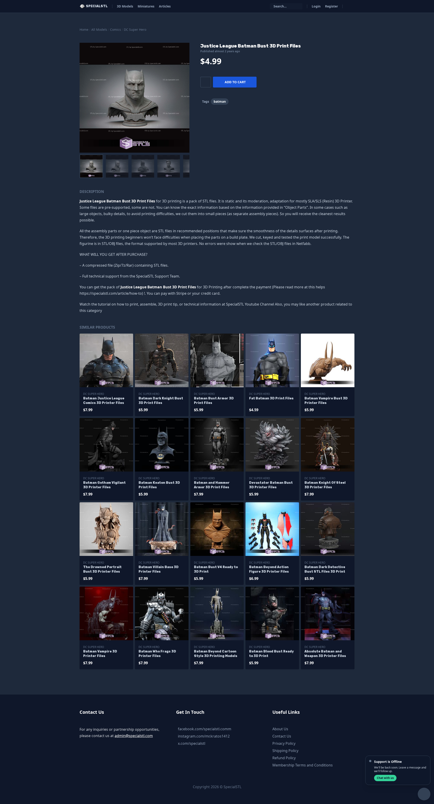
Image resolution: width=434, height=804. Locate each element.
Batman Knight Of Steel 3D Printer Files (325, 485)
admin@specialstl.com (134, 735)
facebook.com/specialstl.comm (204, 728)
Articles (165, 6)
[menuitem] (91, 166)
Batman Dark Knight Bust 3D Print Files (161, 400)
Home (84, 29)
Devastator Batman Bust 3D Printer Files (271, 485)
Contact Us (281, 736)
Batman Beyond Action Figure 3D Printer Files (269, 569)
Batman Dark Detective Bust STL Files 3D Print (324, 569)
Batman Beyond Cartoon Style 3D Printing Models (215, 654)
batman (220, 101)
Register (331, 6)
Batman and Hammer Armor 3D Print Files (212, 485)
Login (316, 6)
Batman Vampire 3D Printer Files (100, 654)
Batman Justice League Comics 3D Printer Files (103, 400)
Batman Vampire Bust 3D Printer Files (326, 400)
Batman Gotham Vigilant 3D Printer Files (104, 485)
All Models (99, 29)
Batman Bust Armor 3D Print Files (214, 400)
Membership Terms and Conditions (302, 765)
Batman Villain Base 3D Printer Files (159, 569)
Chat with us (385, 778)
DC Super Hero (135, 29)
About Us (280, 728)
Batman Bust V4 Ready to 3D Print (216, 569)
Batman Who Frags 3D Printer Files (157, 654)
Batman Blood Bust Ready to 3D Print (271, 654)
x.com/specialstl (191, 743)
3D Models (125, 6)
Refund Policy (284, 757)
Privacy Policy (283, 743)
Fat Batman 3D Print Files (271, 398)
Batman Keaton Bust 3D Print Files (159, 485)
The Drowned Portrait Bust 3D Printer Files (102, 569)
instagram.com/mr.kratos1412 (204, 736)
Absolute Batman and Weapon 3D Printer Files (325, 654)
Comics (115, 29)
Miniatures (146, 6)
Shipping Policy (285, 750)
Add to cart (235, 82)
